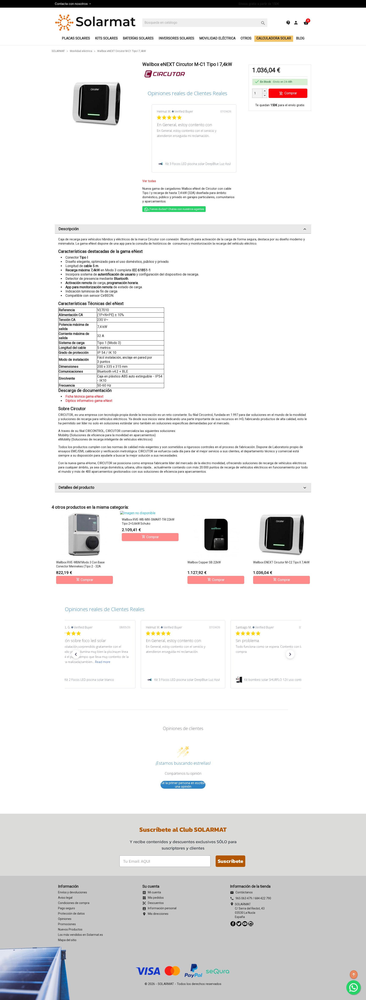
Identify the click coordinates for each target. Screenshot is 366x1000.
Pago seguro (66, 908)
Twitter (238, 923)
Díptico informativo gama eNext (88, 401)
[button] (76, 654)
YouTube (244, 923)
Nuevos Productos (70, 929)
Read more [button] (102, 662)
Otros (246, 38)
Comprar (288, 93)
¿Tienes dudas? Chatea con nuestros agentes (176, 209)
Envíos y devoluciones (72, 892)
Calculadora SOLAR (273, 38)
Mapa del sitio (67, 940)
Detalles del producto (183, 487)
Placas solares (76, 38)
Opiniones (64, 919)
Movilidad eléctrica (217, 38)
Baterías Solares (138, 38)
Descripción (183, 229)
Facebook (233, 923)
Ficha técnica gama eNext (84, 396)
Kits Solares (106, 38)
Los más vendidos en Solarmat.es (80, 934)
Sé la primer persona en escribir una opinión (183, 785)
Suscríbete (230, 861)
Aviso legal (65, 897)
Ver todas (149, 181)
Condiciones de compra (73, 903)
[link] (194, 163)
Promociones (67, 924)
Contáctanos (241, 892)
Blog (300, 38)
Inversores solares (176, 38)
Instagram (250, 923)
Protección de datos (71, 913)
